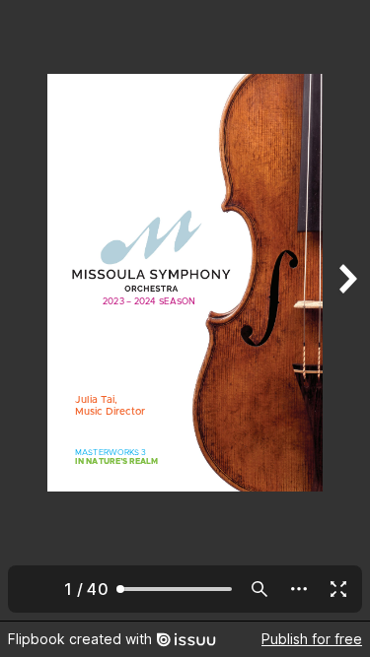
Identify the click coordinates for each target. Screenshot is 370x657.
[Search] (259, 589)
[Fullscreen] (338, 589)
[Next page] (346, 310)
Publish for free (311, 638)
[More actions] (299, 589)
